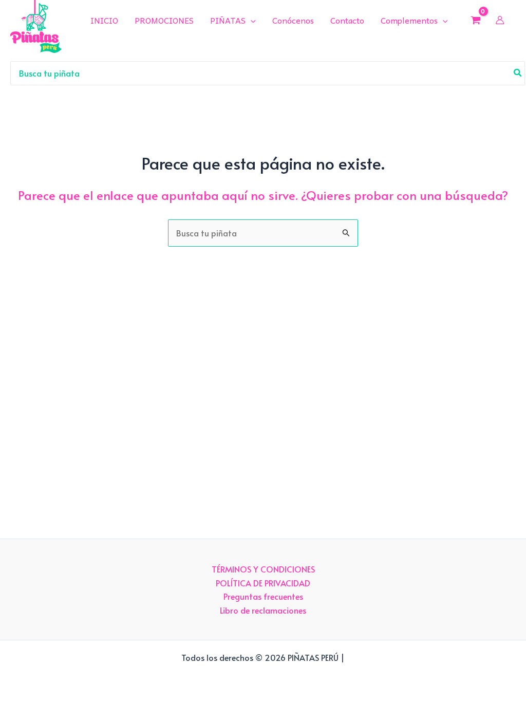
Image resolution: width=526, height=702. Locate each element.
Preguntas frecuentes (263, 596)
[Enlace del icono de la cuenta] (499, 20)
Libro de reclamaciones (263, 610)
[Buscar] (518, 73)
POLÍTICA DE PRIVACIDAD (263, 582)
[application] (251, 20)
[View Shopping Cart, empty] (475, 20)
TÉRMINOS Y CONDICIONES (263, 569)
